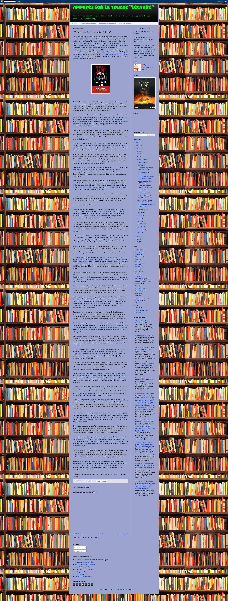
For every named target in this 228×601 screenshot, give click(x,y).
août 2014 (140, 212)
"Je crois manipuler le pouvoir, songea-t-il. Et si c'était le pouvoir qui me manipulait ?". (144, 379)
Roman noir (138, 300)
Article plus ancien (122, 534)
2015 (137, 154)
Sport (136, 305)
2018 (137, 145)
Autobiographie (139, 252)
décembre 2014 (141, 159)
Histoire (137, 269)
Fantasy (137, 266)
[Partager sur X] (102, 481)
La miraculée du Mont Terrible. (144, 335)
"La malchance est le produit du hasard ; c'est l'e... (146, 205)
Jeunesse (137, 276)
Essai (136, 262)
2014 (137, 157)
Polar (136, 286)
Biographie (138, 257)
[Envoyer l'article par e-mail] (95, 481)
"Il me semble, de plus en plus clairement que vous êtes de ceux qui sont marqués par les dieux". (144, 363)
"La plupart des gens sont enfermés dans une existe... (145, 196)
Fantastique (138, 264)
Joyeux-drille (148, 65)
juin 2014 (140, 218)
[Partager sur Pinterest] (106, 481)
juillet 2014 (140, 215)
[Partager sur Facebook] (104, 481)
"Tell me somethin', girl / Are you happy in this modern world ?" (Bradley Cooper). (144, 349)
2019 (137, 142)
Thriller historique (140, 310)
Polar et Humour (140, 288)
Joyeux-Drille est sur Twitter (82, 567)
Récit (136, 295)
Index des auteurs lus (107, 23)
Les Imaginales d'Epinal (81, 572)
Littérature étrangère (141, 279)
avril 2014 (140, 224)
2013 (137, 236)
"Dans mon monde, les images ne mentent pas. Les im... (145, 177)
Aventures (138, 254)
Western (137, 312)
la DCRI (100, 130)
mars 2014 (140, 227)
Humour (137, 274)
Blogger (130, 589)
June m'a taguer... (125, 23)
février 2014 (141, 230)
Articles (77, 548)
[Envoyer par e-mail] (99, 481)
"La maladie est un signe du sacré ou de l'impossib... (145, 168)
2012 (137, 239)
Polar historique (139, 291)
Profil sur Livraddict (80, 574)
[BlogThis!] (101, 481)
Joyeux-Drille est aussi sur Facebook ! (85, 564)
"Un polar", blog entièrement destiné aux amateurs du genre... (92, 560)
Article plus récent (78, 534)
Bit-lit (137, 259)
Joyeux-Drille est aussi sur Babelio (84, 562)
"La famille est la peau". (144, 193)
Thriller (137, 308)
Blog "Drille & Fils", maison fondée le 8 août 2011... (143, 321)
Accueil (74, 23)
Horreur (137, 271)
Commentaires (79, 551)
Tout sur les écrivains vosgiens (83, 576)
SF (136, 303)
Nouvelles (138, 283)
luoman (118, 589)
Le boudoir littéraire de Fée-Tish (84, 569)
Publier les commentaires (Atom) (90, 537)
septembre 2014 (142, 210)
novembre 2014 (141, 162)
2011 (137, 242)
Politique (137, 293)
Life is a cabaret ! (142, 190)
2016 (137, 151)
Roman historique (140, 298)
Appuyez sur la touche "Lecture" (113, 8)
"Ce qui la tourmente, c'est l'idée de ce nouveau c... (144, 173)
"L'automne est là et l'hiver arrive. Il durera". (144, 182)
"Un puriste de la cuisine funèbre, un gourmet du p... (145, 186)
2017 (137, 148)
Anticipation (138, 250)
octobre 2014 (141, 165)
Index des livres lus (88, 23)
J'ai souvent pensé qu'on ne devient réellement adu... (144, 201)
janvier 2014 (141, 232)
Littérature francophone (142, 281)
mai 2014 (140, 221)
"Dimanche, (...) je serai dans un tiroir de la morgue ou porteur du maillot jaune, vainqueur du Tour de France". (144, 466)
